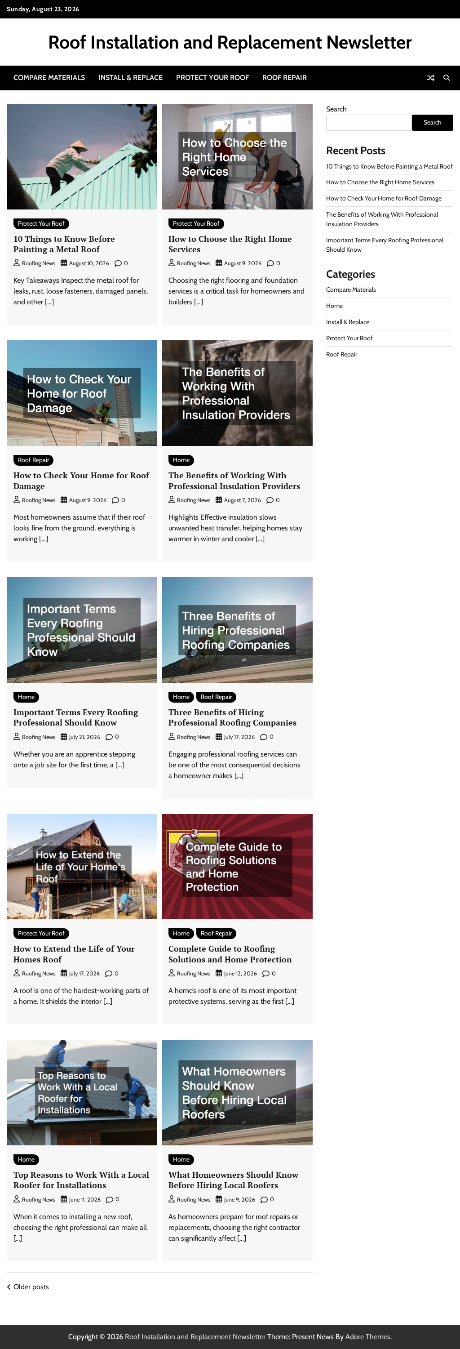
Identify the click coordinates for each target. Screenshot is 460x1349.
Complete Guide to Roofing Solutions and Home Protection (230, 953)
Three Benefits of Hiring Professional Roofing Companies (232, 717)
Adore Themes (367, 1336)
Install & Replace (130, 77)
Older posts (31, 1286)
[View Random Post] (431, 78)
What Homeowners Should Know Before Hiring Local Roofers (233, 1179)
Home (181, 459)
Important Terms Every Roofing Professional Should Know (75, 717)
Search (336, 109)
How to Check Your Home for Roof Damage (81, 480)
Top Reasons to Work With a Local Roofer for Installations (81, 1179)
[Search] (446, 78)
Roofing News (38, 263)
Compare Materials (49, 77)
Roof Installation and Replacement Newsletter (230, 42)
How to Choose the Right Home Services (230, 243)
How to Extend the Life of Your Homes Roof (74, 953)
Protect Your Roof (212, 77)
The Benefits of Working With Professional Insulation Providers (234, 480)
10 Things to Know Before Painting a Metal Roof (64, 243)
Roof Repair (284, 77)
